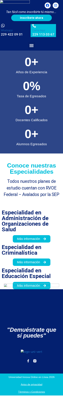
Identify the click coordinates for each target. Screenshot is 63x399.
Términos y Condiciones (31, 391)
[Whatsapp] (3, 26)
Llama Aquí (38, 30)
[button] (31, 45)
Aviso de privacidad (31, 384)
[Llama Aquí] (34, 26)
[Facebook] (48, 5)
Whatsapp (7, 30)
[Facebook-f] (28, 360)
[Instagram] (56, 5)
